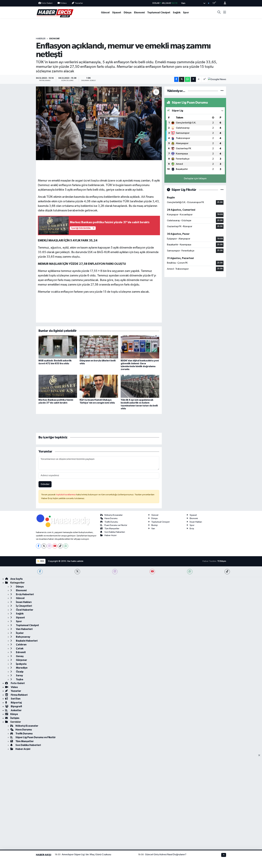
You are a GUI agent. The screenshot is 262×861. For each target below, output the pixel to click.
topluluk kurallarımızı (66, 494)
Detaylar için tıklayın (195, 178)
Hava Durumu (111, 518)
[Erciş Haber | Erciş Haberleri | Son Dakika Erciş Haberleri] (55, 12)
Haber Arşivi (110, 535)
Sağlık (176, 12)
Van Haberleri (23, 629)
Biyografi (16, 706)
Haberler (40, 39)
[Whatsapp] (65, 545)
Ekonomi (139, 12)
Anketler (16, 710)
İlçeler (19, 633)
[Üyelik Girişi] (223, 3)
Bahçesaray (22, 637)
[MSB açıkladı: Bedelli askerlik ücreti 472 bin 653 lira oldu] (58, 347)
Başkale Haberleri (26, 640)
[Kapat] (260, 755)
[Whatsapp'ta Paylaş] (187, 79)
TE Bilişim (221, 561)
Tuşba (19, 679)
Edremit (20, 652)
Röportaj (16, 702)
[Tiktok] (60, 545)
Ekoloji (154, 525)
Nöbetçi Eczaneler (113, 515)
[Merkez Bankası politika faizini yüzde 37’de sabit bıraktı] (58, 386)
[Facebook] (38, 545)
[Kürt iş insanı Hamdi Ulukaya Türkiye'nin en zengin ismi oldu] (99, 386)
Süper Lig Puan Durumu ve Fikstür (35, 737)
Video (64, 3)
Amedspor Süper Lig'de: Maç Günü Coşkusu (86, 854)
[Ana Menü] (224, 13)
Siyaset (116, 12)
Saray (19, 675)
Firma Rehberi (18, 695)
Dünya (127, 12)
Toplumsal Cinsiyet (158, 12)
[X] (43, 545)
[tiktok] (227, 571)
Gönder (45, 484)
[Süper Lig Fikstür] (222, 189)
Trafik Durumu (111, 522)
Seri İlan (15, 698)
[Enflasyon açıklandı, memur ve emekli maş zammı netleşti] (99, 123)
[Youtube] (54, 545)
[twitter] (77, 571)
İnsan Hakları (196, 522)
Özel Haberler (24, 610)
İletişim (14, 718)
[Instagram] (49, 545)
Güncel (105, 12)
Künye (14, 714)
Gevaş (19, 656)
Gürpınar (21, 660)
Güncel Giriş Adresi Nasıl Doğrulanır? (165, 854)
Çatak (19, 648)
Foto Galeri (46, 3)
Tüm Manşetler (111, 528)
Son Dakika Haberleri (114, 532)
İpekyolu (21, 664)
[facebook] (40, 571)
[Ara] (219, 13)
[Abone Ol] (217, 79)
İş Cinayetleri (23, 606)
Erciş (192, 528)
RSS (42, 561)
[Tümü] (222, 91)
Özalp (19, 671)
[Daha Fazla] (193, 79)
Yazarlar (79, 3)
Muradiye (21, 667)
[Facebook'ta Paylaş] (176, 79)
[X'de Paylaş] (181, 79)
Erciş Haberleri (24, 594)
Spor (186, 12)
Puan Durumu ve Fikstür (115, 525)
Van (153, 528)
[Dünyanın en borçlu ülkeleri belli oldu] (99, 347)
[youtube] (152, 571)
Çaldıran (21, 644)
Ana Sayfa (16, 579)
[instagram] (115, 571)
